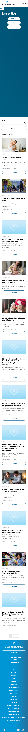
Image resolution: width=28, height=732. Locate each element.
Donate (14, 696)
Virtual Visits (13, 676)
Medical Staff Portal (13, 714)
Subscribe (14, 653)
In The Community (14, 687)
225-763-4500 (14, 659)
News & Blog (13, 699)
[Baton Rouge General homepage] (11, 3)
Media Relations (14, 23)
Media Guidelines (14, 27)
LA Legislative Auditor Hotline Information (13, 717)
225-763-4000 (14, 664)
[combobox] (14, 123)
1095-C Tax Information (13, 720)
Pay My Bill (13, 670)
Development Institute (13, 705)
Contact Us (14, 684)
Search (3, 120)
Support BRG (13, 693)
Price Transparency (13, 708)
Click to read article (14, 156)
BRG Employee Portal (13, 711)
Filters (15, 128)
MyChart (13, 673)
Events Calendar (13, 690)
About (13, 678)
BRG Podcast (14, 19)
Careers (13, 681)
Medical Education (14, 702)
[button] (26, 3)
